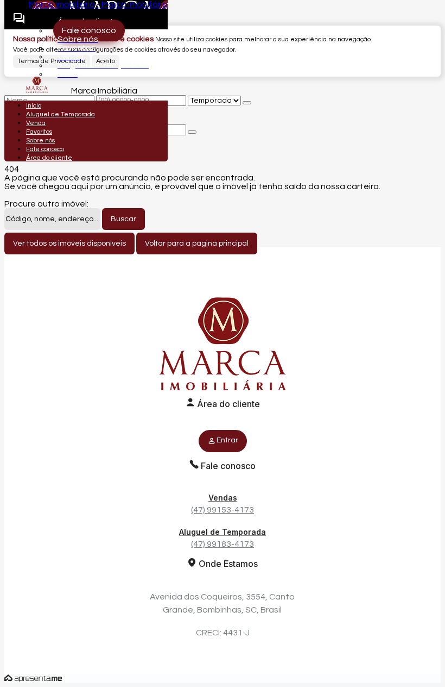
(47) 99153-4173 (222, 503)
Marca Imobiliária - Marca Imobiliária (98, 4)
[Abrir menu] (7, 91)
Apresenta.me (33, 678)
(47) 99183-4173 (222, 537)
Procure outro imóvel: (46, 203)
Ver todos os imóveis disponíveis (69, 243)
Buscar (123, 219)
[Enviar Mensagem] (192, 132)
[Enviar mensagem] (247, 102)
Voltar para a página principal (197, 243)
